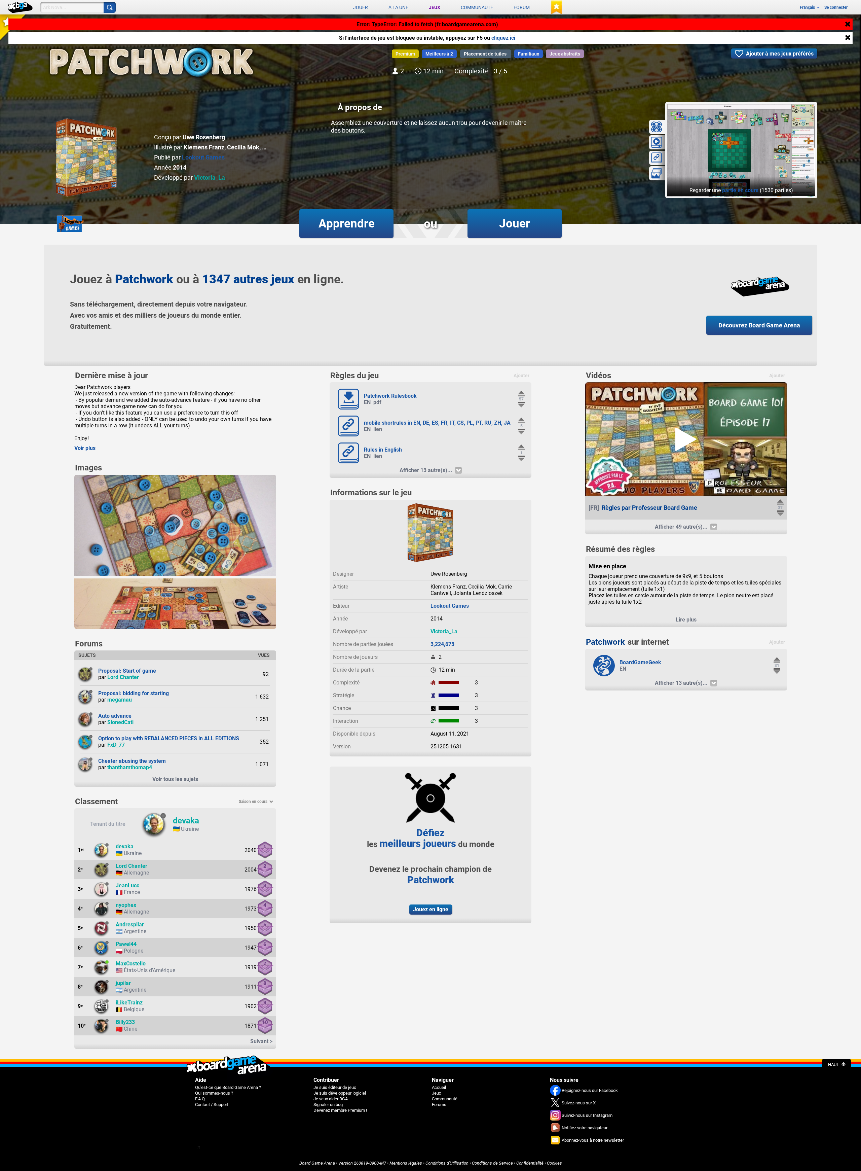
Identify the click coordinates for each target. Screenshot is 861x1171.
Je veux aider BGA (330, 1098)
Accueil (439, 1087)
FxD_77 (116, 745)
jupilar (123, 983)
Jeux (434, 7)
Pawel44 (126, 944)
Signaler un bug (328, 1104)
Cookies (554, 1163)
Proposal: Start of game (127, 671)
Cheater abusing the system (132, 761)
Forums (439, 1104)
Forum (522, 7)
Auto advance (115, 716)
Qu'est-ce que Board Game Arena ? (228, 1087)
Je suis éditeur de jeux (334, 1087)
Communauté (477, 7)
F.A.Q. (200, 1098)
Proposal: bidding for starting (133, 693)
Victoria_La (209, 177)
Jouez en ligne (430, 909)
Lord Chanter (123, 677)
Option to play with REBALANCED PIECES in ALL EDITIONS (168, 738)
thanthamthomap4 (129, 767)
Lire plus (686, 619)
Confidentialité (530, 1163)
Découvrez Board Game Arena (759, 325)
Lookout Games (203, 157)
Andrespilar (130, 924)
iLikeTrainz (129, 1002)
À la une (398, 7)
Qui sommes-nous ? (214, 1093)
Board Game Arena (317, 1163)
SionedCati (120, 722)
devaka (186, 820)
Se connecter (836, 7)
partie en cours (740, 190)
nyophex (126, 905)
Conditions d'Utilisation (447, 1163)
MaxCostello (131, 963)
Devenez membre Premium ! (340, 1110)
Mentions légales (405, 1163)
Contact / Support (211, 1104)
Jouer (360, 7)
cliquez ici (503, 38)
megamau (119, 700)
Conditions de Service (492, 1163)
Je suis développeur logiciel (339, 1093)
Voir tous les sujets (175, 779)
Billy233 (125, 1022)
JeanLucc (127, 885)
